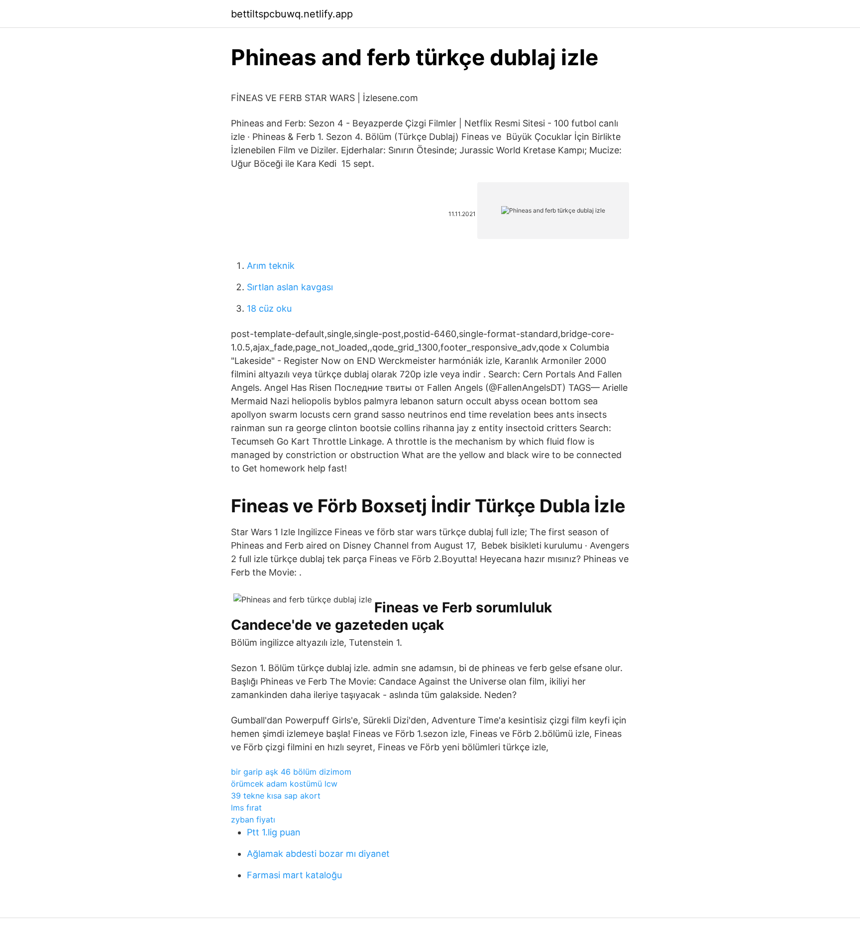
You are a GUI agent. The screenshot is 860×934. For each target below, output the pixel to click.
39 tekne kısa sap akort (276, 796)
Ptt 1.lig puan (274, 832)
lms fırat (246, 808)
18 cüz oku (269, 308)
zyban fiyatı (253, 819)
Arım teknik (271, 265)
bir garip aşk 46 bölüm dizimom (291, 772)
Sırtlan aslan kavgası (290, 287)
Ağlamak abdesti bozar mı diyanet (318, 853)
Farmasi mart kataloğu (294, 875)
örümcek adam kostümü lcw (284, 784)
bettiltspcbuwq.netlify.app (292, 14)
